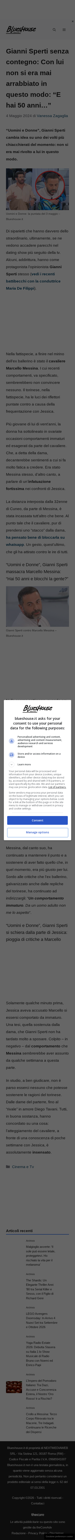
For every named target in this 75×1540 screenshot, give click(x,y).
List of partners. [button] (57, 787)
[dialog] (37, 770)
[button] (37, 764)
